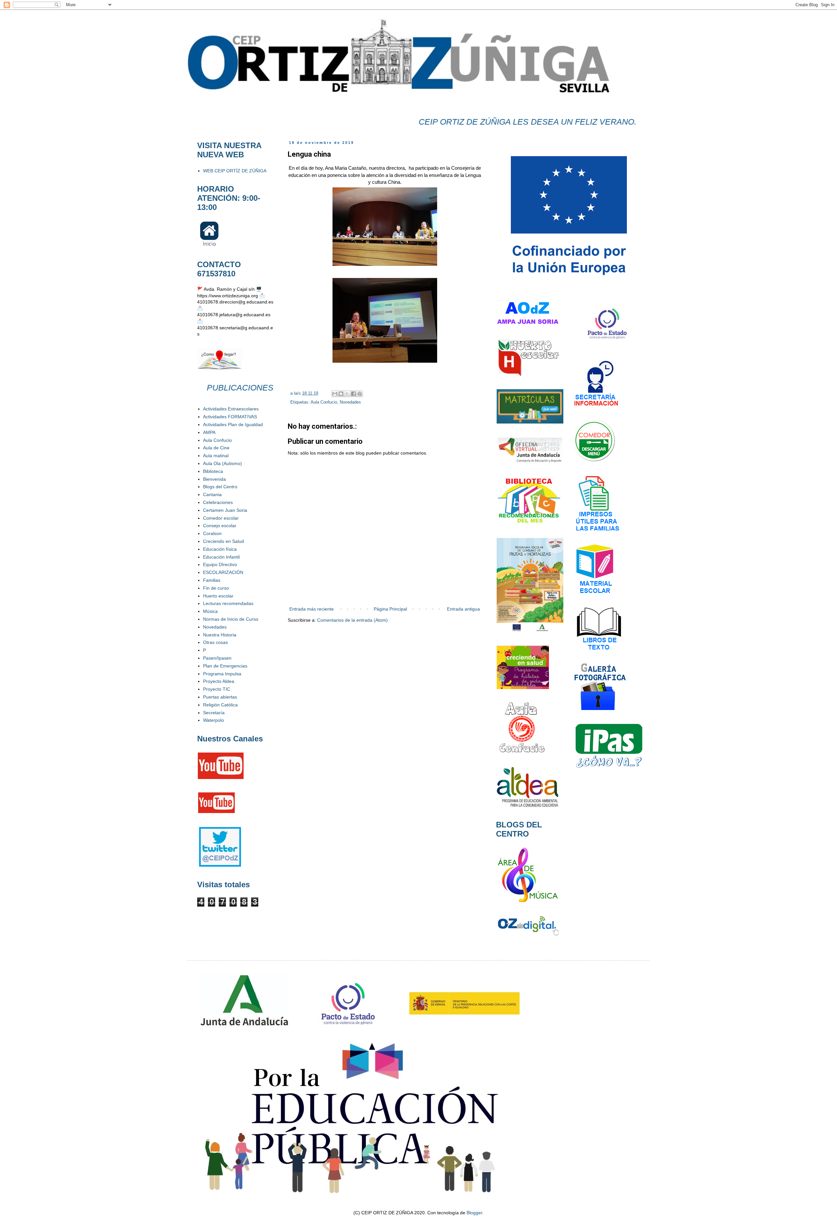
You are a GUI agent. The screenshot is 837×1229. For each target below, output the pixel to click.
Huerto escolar (218, 595)
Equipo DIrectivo (220, 564)
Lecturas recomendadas (228, 603)
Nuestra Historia (219, 634)
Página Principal (390, 609)
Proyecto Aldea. (219, 681)
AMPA (209, 432)
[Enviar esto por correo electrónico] (335, 393)
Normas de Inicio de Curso (230, 619)
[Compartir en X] (347, 393)
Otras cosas (215, 642)
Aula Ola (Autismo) (222, 463)
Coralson (212, 533)
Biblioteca (213, 471)
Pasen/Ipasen (217, 658)
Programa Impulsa (222, 673)
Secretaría (214, 712)
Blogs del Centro (220, 486)
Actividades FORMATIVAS (230, 416)
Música (210, 611)
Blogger (474, 1212)
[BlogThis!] (341, 393)
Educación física (220, 549)
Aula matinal (216, 455)
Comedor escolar (221, 518)
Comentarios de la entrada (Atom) (352, 620)
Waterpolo (213, 720)
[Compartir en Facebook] (353, 393)
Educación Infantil (221, 557)
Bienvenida (214, 479)
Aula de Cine (216, 447)
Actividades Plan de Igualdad (233, 424)
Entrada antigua (463, 609)
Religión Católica (220, 704)
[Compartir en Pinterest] (359, 393)
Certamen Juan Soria (225, 510)
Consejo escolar (219, 525)
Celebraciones (218, 502)
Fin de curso (216, 588)
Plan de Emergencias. (225, 665)
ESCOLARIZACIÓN (223, 572)
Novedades (350, 402)
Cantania (212, 494)
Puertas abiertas (220, 697)
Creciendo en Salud (223, 541)
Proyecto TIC (216, 689)
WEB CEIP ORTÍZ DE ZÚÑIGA (234, 170)
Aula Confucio (324, 402)
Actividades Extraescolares (231, 408)
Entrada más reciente (311, 609)
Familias (211, 580)
